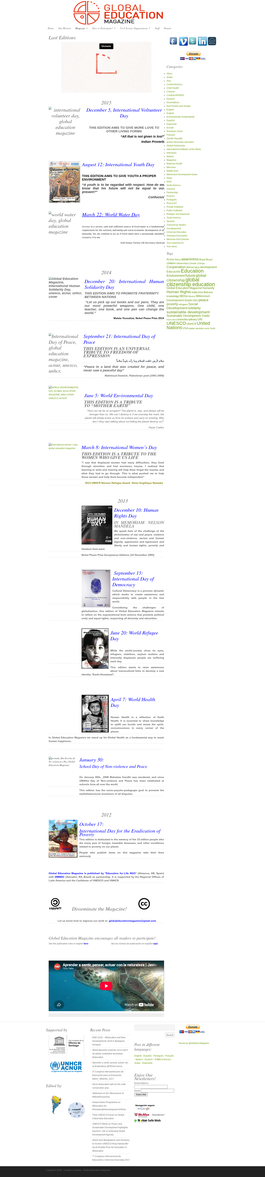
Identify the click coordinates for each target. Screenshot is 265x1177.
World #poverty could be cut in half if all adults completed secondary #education (110, 1054)
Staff (157, 28)
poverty (172, 304)
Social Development (182, 306)
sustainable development (188, 312)
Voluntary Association (177, 235)
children (171, 263)
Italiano (170, 156)
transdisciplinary (187, 319)
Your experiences (175, 243)
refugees (183, 304)
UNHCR (191, 323)
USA (185, 328)
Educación (173, 271)
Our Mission (64, 28)
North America (173, 185)
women (200, 328)
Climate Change (197, 263)
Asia (169, 81)
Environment (176, 275)
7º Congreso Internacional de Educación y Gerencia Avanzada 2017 (111, 1158)
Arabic (170, 77)
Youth (212, 328)
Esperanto (172, 124)
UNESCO (176, 323)
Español (171, 120)
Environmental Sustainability (181, 117)
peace (203, 300)
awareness (190, 259)
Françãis (169, 1056)
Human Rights (179, 292)
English (170, 109)
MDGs (184, 296)
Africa (169, 73)
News (169, 178)
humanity (208, 288)
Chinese (171, 91)
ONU (195, 300)
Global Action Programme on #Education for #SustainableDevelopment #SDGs (109, 1106)
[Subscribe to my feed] (212, 45)
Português (172, 199)
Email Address (141, 1083)
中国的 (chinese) (162, 1059)
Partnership (172, 192)
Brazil (209, 259)
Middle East (172, 171)
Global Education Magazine (132, 13)
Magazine (79, 28)
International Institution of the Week (184, 149)
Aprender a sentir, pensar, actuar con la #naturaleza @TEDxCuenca (110, 1064)
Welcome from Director (178, 239)
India (194, 292)
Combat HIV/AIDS (175, 95)
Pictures (171, 196)
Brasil (202, 259)
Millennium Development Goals (182, 174)
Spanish (171, 221)
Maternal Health (174, 163)
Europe (170, 127)
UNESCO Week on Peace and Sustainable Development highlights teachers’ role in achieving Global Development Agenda (110, 1129)
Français (171, 135)
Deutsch (171, 99)
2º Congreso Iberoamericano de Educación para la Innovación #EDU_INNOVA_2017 (108, 1075)
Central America (174, 84)
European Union (175, 131)
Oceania (171, 189)
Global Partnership (176, 145)
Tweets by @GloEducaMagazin (193, 1043)
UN (200, 319)
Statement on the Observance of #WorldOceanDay (108, 1095)
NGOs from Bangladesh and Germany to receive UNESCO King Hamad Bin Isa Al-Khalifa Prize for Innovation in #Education (110, 1145)
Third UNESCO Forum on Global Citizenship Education (108, 1117)
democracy (193, 267)
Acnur (170, 259)
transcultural (172, 320)
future (190, 275)
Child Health (173, 88)
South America (174, 217)
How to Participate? (101, 28)
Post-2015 (172, 203)
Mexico (191, 296)
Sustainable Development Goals (188, 315)
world (206, 328)
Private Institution (175, 207)
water (192, 328)
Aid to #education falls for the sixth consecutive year (109, 1086)
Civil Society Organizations (133, 28)
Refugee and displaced (178, 214)
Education (192, 271)
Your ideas (172, 246)
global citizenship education (180, 142)
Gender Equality (174, 138)
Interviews (171, 153)
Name (137, 1090)
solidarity (194, 308)
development (208, 267)
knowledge (173, 296)
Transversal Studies (176, 225)
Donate (167, 28)
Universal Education (176, 232)
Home (51, 28)
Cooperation (176, 267)
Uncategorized (174, 228)
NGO (169, 181)
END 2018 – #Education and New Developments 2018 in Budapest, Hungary (108, 1041)
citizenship (182, 263)
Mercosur (171, 167)
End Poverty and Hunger (179, 106)
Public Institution (175, 210)
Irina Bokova (205, 292)
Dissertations (173, 102)
